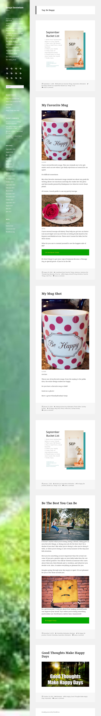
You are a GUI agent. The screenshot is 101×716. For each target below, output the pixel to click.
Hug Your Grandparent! (12, 98)
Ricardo (8, 131)
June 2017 (9, 211)
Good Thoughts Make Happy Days (63, 654)
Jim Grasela (9, 136)
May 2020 (9, 161)
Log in (8, 223)
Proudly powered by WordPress (51, 712)
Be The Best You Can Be (59, 503)
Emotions (80, 274)
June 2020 (9, 158)
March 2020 (9, 167)
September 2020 (10, 149)
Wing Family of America (13, 122)
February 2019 (10, 188)
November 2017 (10, 197)
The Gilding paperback (12, 57)
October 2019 (10, 182)
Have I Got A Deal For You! (13, 101)
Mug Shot (57, 408)
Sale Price (49, 276)
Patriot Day (9, 104)
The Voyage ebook (11, 41)
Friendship (60, 633)
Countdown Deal (60, 272)
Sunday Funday (75, 408)
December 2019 (10, 176)
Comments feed (10, 229)
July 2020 (8, 155)
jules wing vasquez (11, 126)
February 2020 (10, 170)
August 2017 (9, 206)
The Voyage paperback (12, 38)
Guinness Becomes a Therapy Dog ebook (14, 34)
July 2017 (8, 208)
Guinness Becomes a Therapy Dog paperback (14, 29)
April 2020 (9, 164)
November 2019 (10, 179)
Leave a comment (48, 87)
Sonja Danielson (14, 7)
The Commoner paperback (13, 44)
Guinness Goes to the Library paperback (14, 19)
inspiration (61, 635)
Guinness (77, 272)
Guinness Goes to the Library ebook (14, 24)
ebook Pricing (73, 274)
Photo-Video (77, 406)
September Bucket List (60, 85)
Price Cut (57, 274)
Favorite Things (68, 84)
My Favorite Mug (55, 105)
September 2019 (10, 185)
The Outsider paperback (13, 50)
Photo (62, 408)
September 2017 (10, 203)
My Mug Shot (52, 293)
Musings (52, 274)
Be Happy (44, 85)
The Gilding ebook (11, 60)
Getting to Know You (61, 406)
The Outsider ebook (11, 53)
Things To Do (71, 85)
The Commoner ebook (12, 47)
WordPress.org (10, 232)
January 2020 (10, 173)
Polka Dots (68, 408)
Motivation (83, 84)
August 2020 (9, 152)
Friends (49, 635)
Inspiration (76, 84)
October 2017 (10, 200)
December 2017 (10, 194)
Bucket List (60, 84)
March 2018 (9, 191)
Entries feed (9, 226)
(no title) (8, 107)
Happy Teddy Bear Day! (12, 110)
